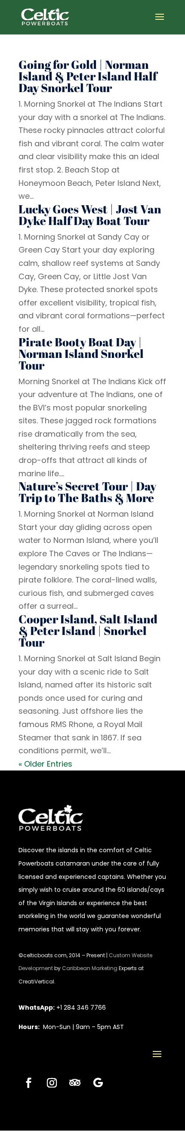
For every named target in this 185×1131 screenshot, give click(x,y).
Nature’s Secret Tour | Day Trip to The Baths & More (87, 491)
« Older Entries (45, 763)
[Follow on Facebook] (28, 1083)
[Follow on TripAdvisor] (75, 1083)
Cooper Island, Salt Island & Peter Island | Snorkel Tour (87, 630)
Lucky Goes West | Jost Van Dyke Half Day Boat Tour (89, 214)
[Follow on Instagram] (52, 1083)
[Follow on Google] (98, 1083)
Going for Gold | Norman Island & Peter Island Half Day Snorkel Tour (87, 76)
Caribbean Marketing (89, 968)
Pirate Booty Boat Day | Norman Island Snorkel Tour (81, 353)
